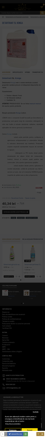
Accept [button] (29, 430)
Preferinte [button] (12, 430)
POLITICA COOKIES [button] (13, 424)
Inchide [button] (35, 412)
